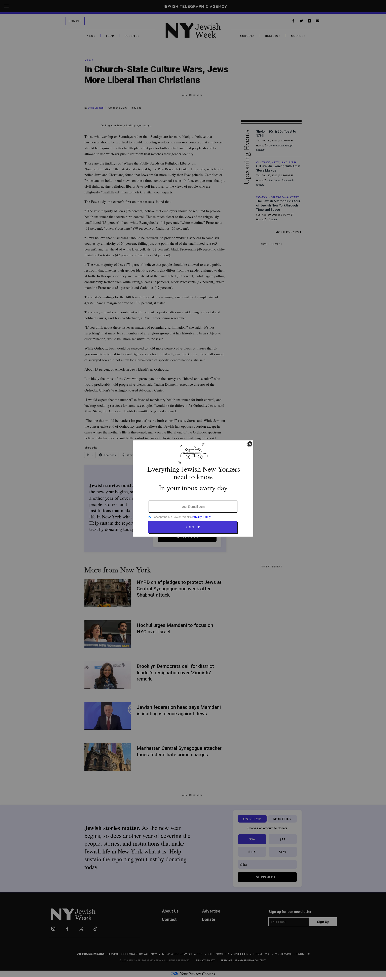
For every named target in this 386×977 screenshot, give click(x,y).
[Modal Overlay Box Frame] (193, 488)
